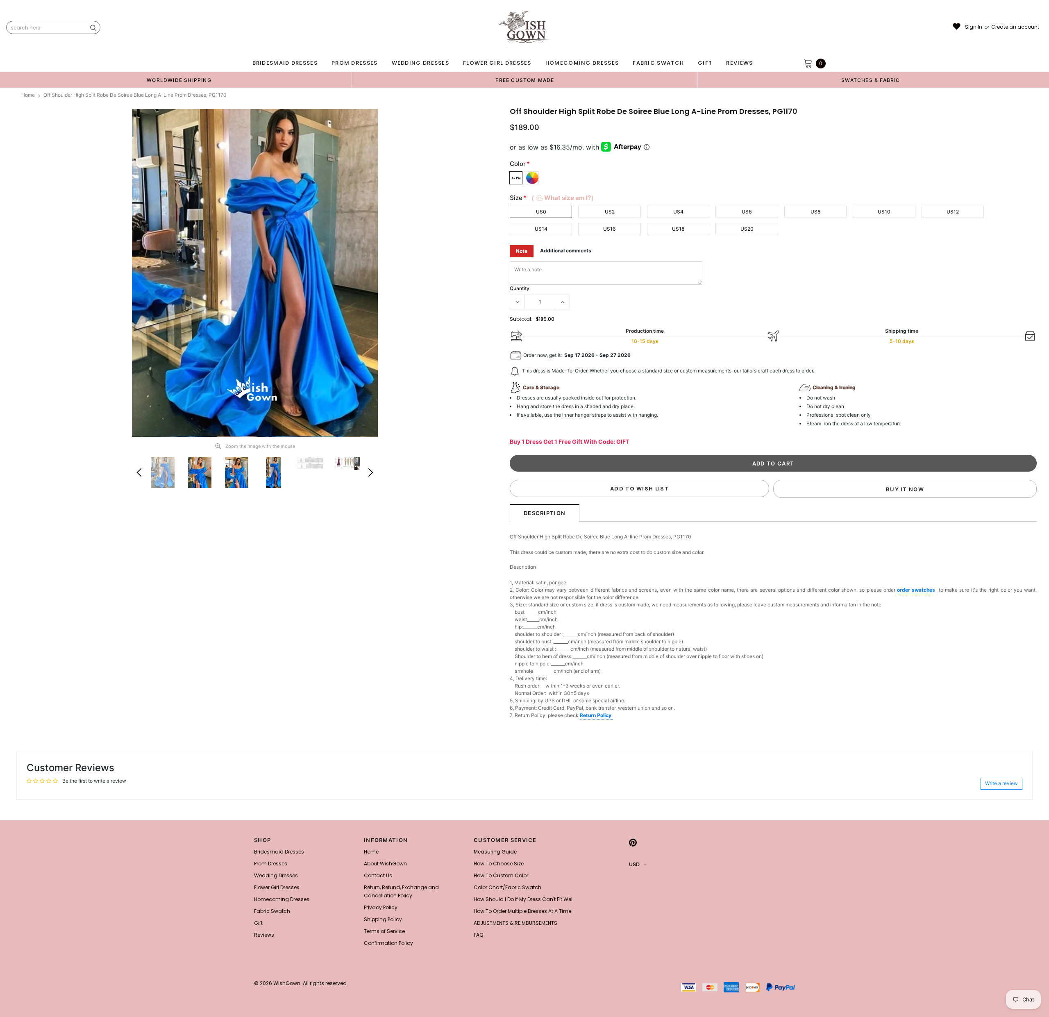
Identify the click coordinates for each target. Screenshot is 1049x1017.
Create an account (1015, 27)
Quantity (519, 288)
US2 (610, 212)
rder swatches (917, 590)
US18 (678, 229)
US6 (747, 212)
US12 (953, 212)
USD (634, 864)
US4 (678, 212)
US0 (541, 212)
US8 (816, 212)
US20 (747, 229)
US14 (541, 229)
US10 (884, 212)
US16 (609, 229)
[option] (179, 80)
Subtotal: (521, 319)
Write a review (1001, 783)
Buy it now (905, 489)
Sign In (973, 27)
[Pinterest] (633, 842)
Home (28, 95)
